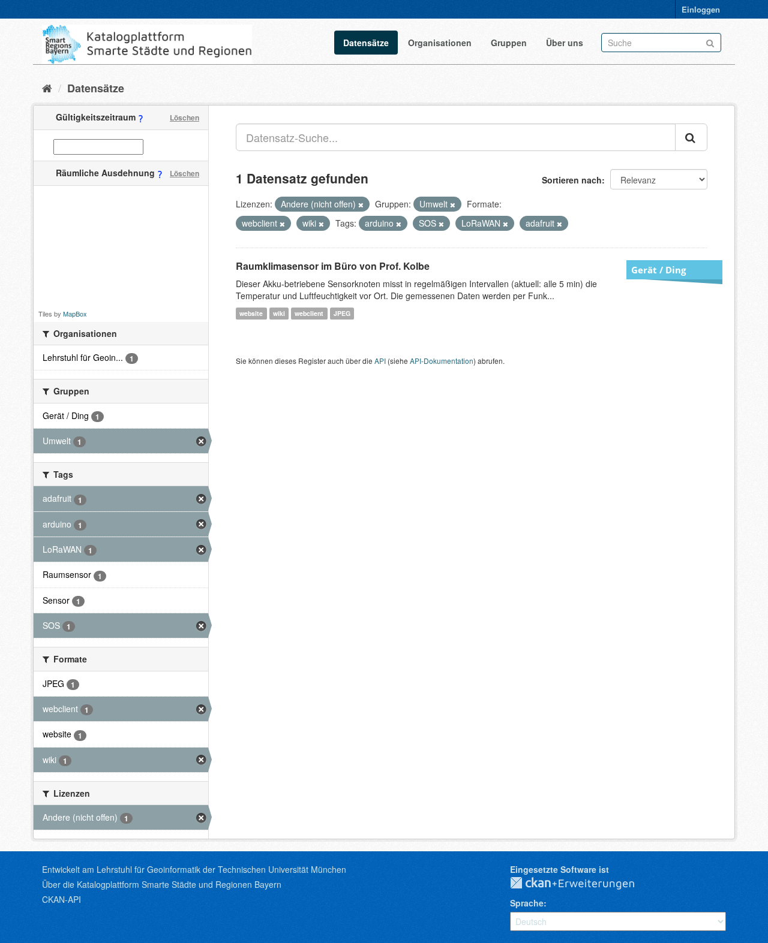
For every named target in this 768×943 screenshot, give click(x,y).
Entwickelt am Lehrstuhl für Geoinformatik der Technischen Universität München (194, 869)
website (251, 313)
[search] (691, 137)
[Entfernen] (361, 204)
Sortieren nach (572, 180)
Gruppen (509, 43)
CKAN (582, 883)
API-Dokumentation (441, 360)
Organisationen (440, 43)
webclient (309, 313)
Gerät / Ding (658, 270)
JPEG (342, 313)
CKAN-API (61, 899)
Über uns (564, 43)
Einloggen (701, 9)
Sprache (527, 903)
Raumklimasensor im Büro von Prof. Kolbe (333, 266)
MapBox (75, 313)
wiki (279, 313)
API (380, 360)
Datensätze (366, 43)
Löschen (184, 117)
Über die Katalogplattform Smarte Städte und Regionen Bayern (161, 884)
